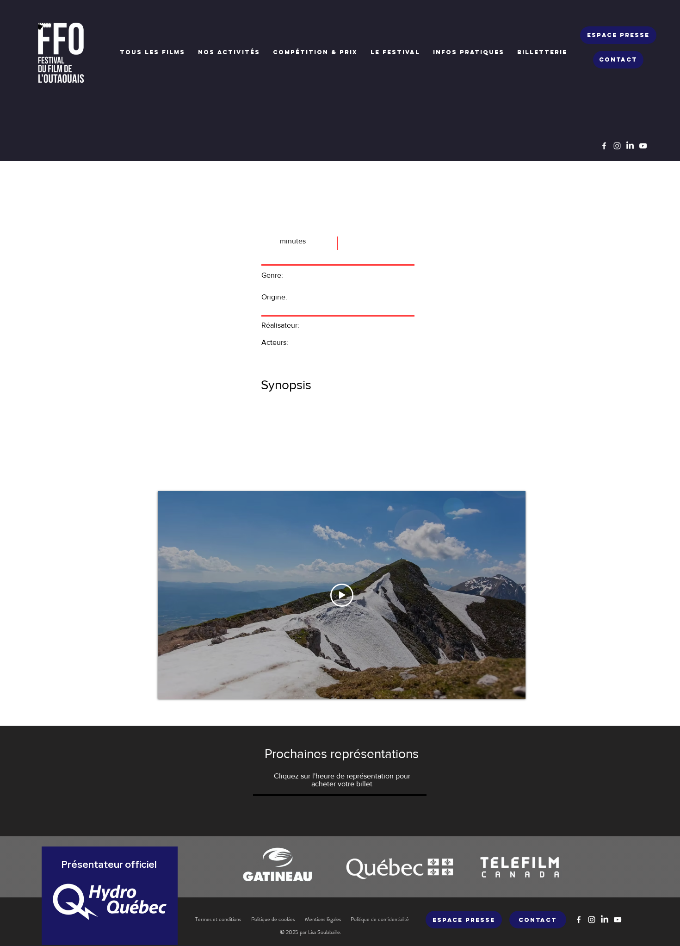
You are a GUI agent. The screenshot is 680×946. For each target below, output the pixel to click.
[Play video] (341, 595)
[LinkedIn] (630, 145)
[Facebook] (604, 145)
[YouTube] (643, 145)
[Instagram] (617, 145)
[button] (229, 52)
